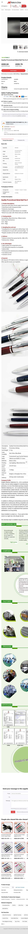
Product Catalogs (20, 887)
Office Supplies (7, 9)
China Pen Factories (6, 915)
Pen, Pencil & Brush (15, 9)
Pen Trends (24, 921)
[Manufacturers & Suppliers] (14, 2)
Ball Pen (21, 9)
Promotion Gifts (17, 892)
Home (2, 9)
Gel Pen (14, 905)
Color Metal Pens (14, 918)
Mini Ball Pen (5, 908)
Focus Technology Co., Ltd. (17, 928)
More (2, 924)
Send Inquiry (13, 70)
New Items (3, 890)
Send (13, 812)
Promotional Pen (6, 905)
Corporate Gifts (4, 892)
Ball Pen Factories (17, 915)
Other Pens (20, 905)
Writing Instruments (18, 890)
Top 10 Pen (17, 921)
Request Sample (24, 73)
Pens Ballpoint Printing (7, 921)
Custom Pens (5, 918)
